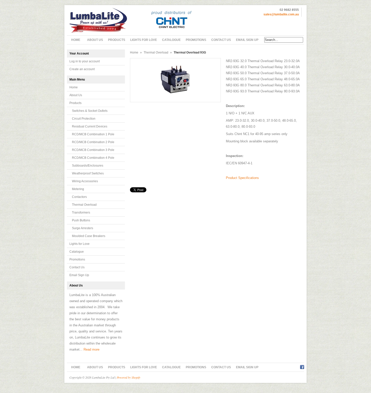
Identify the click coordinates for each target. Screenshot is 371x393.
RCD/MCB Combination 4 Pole (93, 158)
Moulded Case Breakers (88, 236)
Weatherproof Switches (88, 173)
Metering (78, 189)
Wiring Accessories (85, 181)
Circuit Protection (83, 118)
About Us (75, 95)
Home (73, 87)
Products (75, 103)
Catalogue (76, 251)
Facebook (302, 366)
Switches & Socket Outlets (90, 111)
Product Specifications (242, 178)
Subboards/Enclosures (87, 165)
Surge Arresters (82, 228)
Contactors (79, 197)
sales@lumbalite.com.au (281, 14)
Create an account (82, 69)
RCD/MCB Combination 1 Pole (93, 134)
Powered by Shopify (128, 377)
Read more (91, 349)
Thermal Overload (84, 204)
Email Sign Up (79, 275)
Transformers (81, 212)
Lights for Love (79, 244)
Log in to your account (84, 61)
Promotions (77, 259)
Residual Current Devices (89, 126)
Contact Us (77, 267)
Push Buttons (81, 220)
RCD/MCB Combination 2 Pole (93, 142)
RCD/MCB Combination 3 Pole (93, 150)
